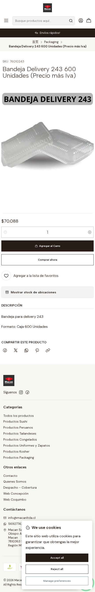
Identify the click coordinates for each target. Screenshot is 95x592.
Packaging (51, 42)
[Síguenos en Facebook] (27, 392)
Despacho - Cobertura (20, 487)
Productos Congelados (20, 439)
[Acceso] (80, 21)
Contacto (10, 476)
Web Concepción (15, 493)
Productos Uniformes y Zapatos (26, 445)
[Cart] (88, 21)
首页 (35, 42)
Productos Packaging (18, 457)
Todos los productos (18, 416)
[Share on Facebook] (5, 351)
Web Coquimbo (14, 499)
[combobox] (43, 20)
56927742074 (18, 524)
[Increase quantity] (89, 232)
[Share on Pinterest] (37, 351)
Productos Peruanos (18, 427)
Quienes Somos (14, 481)
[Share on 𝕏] (15, 351)
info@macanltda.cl (22, 518)
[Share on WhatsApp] (26, 351)
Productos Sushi (15, 421)
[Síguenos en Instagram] (21, 392)
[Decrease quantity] (5, 232)
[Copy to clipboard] (47, 351)
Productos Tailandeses (19, 433)
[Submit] (71, 20)
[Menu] (6, 21)
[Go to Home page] (47, 7)
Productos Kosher (16, 451)
